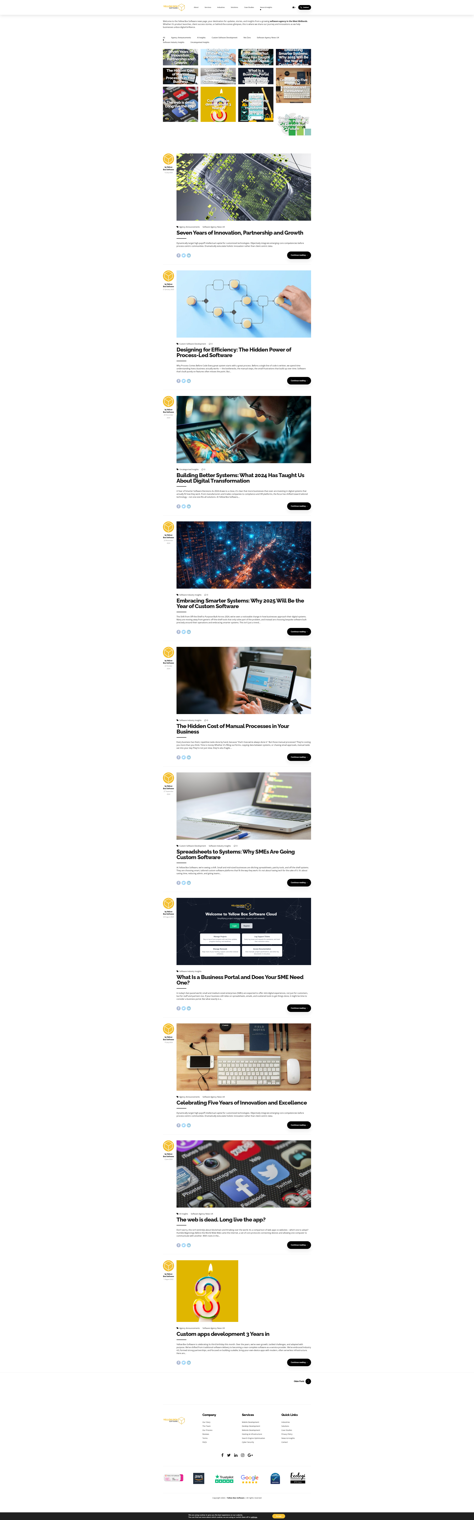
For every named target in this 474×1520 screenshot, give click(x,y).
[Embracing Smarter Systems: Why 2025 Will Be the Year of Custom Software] (295, 58)
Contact (284, 1442)
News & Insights (266, 7)
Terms (205, 1438)
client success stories (202, 24)
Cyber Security (248, 1442)
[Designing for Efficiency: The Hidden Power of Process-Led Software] (219, 58)
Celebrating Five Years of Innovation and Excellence (242, 1102)
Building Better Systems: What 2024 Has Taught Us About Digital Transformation (240, 478)
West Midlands (300, 21)
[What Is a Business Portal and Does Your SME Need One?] (257, 77)
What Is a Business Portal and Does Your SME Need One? (240, 980)
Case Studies (249, 7)
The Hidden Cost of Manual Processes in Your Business (233, 729)
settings (254, 1517)
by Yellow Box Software (168, 168)
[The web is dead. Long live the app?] (182, 105)
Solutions (234, 7)
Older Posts (299, 1381)
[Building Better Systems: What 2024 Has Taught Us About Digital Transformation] (257, 58)
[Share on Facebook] (179, 255)
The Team (206, 1426)
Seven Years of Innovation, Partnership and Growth (240, 232)
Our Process (207, 1430)
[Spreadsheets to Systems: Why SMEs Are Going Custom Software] (219, 77)
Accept (278, 1516)
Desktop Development (251, 1426)
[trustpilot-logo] (224, 1478)
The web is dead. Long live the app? (221, 1219)
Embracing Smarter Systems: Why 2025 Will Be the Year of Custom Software (240, 603)
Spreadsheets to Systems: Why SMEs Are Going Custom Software (236, 854)
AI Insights (183, 1214)
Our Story (206, 1422)
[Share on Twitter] (184, 255)
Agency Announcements (189, 227)
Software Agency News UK (214, 227)
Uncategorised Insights (189, 469)
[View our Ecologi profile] (297, 1483)
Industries (221, 7)
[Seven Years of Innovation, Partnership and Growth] (182, 58)
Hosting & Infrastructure (252, 1434)
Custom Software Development (192, 344)
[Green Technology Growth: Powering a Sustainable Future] (295, 124)
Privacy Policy (286, 1434)
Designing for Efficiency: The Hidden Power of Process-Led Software (234, 352)
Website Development (251, 1430)
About (196, 7)
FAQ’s (204, 1442)
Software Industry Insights (190, 595)
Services (208, 7)
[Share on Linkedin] (189, 255)
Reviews (205, 1434)
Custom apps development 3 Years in (223, 1334)
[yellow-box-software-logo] (174, 1420)
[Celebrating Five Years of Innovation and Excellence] (295, 86)
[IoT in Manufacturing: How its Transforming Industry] (257, 105)
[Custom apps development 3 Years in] (219, 105)
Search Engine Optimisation (253, 1438)
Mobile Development (250, 1422)
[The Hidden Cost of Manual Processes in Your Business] (182, 77)
